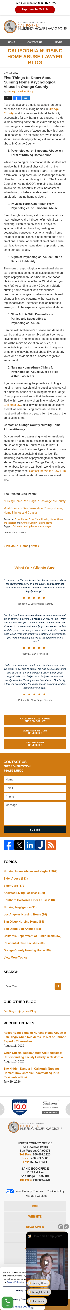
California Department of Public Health (32, 936)
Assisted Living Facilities (24, 892)
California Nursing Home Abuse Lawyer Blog (35, 26)
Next (35, 545)
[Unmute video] (47, 1262)
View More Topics (15, 957)
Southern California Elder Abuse (29, 900)
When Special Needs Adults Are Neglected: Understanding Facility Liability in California (33, 1055)
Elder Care (34, 519)
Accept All (22, 1290)
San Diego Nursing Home (24, 921)
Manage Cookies (36, 1195)
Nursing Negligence (20, 907)
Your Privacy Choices (29, 1191)
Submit (35, 829)
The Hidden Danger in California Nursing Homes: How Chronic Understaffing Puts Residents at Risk (31, 1073)
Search (58, 986)
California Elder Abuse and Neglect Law (35, 719)
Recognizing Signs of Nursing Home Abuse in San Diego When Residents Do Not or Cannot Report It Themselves (35, 1037)
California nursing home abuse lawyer (32, 526)
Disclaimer (35, 1227)
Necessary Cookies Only (22, 1299)
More (58, 42)
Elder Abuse (21, 519)
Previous (11, 545)
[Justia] (40, 845)
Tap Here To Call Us (35, 9)
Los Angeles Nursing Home (25, 914)
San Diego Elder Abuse (22, 928)
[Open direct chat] (60, 1226)
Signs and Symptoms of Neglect (35, 732)
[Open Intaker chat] (32, 1308)
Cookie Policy (55, 1191)
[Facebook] (9, 845)
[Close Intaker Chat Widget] (66, 1226)
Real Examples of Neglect (35, 743)
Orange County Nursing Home (36, 522)
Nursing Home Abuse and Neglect (30, 871)
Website (35, 1216)
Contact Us (34, 42)
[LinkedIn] (30, 845)
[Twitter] (19, 845)
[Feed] (50, 845)
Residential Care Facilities (24, 943)
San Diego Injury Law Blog (20, 1011)
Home (11, 42)
